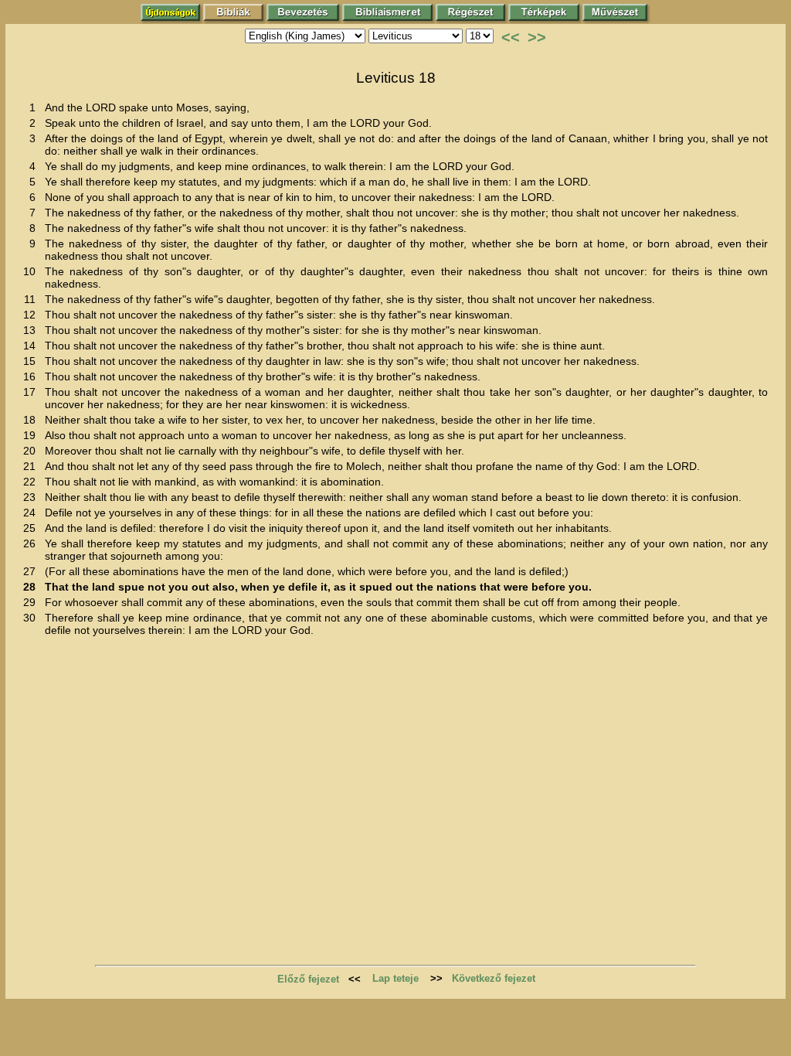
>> (537, 37)
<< (510, 37)
